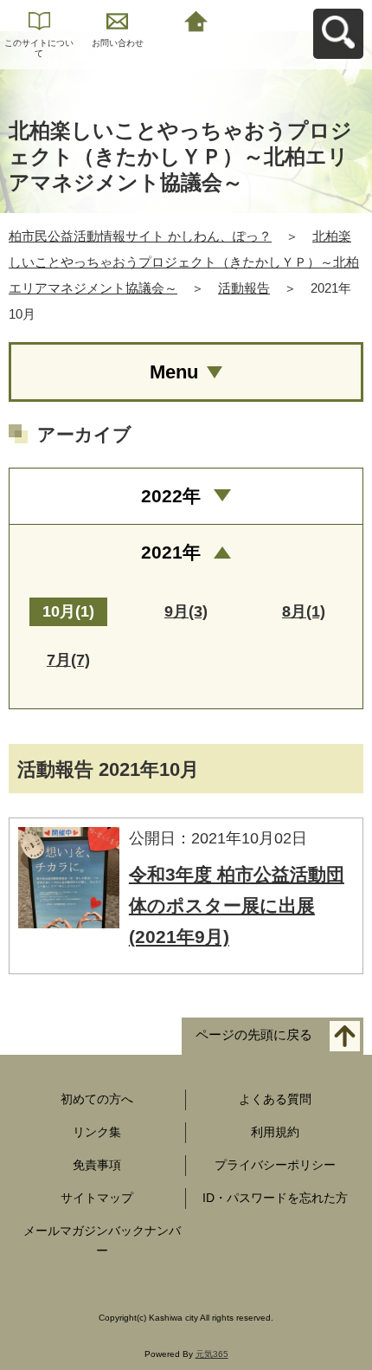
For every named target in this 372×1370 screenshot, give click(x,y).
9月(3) (186, 611)
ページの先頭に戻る (254, 1035)
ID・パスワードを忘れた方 (275, 1198)
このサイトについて (39, 48)
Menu (174, 372)
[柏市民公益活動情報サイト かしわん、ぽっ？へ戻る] (196, 19)
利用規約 (275, 1132)
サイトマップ (97, 1198)
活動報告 (244, 288)
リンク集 (97, 1132)
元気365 (212, 1354)
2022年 (171, 496)
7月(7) (68, 660)
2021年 (171, 552)
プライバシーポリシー (275, 1165)
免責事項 (97, 1165)
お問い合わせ (118, 43)
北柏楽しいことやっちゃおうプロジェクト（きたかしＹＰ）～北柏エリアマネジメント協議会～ (184, 262)
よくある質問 (275, 1099)
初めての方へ (97, 1099)
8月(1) (303, 611)
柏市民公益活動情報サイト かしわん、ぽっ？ (140, 236)
